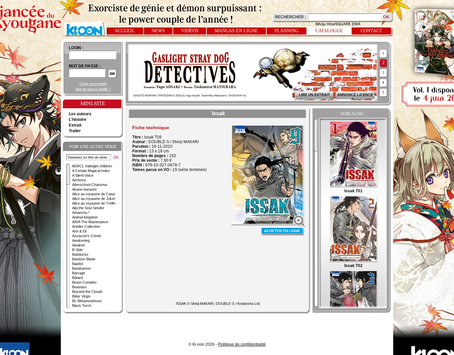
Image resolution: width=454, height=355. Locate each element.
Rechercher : (290, 17)
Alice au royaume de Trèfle (93, 203)
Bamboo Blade (83, 259)
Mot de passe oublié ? (93, 89)
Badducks (80, 254)
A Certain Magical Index (91, 171)
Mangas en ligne (236, 30)
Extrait (75, 125)
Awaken (78, 245)
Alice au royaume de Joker (93, 199)
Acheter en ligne (282, 231)
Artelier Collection (86, 226)
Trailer (75, 131)
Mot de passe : (85, 66)
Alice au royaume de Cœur (93, 194)
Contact (371, 30)
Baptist (77, 264)
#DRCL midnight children (92, 166)
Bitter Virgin (81, 296)
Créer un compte (93, 84)
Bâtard (77, 278)
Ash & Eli (79, 231)
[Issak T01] (353, 186)
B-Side (77, 250)
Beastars (79, 287)
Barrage (78, 273)
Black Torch (81, 306)
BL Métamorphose (87, 301)
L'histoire (77, 119)
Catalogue (329, 30)
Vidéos (189, 30)
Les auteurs (80, 114)
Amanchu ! (80, 213)
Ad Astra (79, 180)
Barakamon (81, 268)
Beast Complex (84, 282)
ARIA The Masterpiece (90, 222)
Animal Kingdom (85, 217)
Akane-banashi (84, 189)
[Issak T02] (353, 261)
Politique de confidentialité (242, 344)
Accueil (125, 30)
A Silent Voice (82, 175)
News (158, 30)
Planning (286, 30)
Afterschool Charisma (89, 185)
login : (76, 47)
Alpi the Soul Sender (88, 208)
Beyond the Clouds (87, 292)
